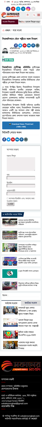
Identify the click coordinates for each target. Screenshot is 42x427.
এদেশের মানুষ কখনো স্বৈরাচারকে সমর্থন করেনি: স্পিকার (28, 345)
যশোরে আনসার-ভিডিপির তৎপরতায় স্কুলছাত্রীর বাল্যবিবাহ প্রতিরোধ (28, 222)
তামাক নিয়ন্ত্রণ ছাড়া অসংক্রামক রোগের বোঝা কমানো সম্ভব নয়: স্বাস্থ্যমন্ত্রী (28, 323)
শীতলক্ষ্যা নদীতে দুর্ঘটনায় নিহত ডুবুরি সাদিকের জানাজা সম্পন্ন (28, 284)
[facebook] (8, 9)
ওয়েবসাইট (11, 190)
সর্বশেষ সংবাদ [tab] (11, 303)
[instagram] (18, 9)
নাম (8, 174)
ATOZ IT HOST (29, 418)
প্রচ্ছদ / (8, 30)
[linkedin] (23, 9)
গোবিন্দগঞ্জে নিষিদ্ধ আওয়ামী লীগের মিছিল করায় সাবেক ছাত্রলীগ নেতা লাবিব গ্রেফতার (27, 260)
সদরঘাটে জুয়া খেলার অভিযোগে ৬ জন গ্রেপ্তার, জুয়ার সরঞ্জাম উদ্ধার (27, 311)
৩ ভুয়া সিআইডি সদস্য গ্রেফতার (28, 271)
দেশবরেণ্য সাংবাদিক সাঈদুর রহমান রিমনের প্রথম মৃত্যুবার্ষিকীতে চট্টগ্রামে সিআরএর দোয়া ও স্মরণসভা (27, 248)
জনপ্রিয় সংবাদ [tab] (31, 303)
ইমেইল (9, 182)
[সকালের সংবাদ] (21, 366)
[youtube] (28, 9)
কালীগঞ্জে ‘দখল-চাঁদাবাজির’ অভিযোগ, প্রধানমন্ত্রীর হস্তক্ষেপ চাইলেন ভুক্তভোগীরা (27, 234)
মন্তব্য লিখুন (11, 156)
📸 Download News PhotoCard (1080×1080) (21, 125)
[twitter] (13, 9)
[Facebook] (16, 45)
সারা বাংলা (17, 30)
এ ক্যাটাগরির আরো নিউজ (12, 214)
